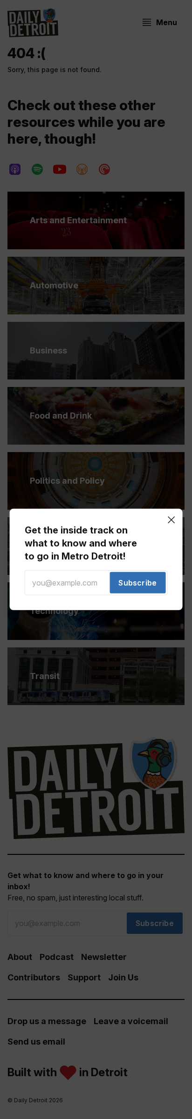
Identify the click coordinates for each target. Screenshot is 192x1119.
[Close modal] (171, 520)
